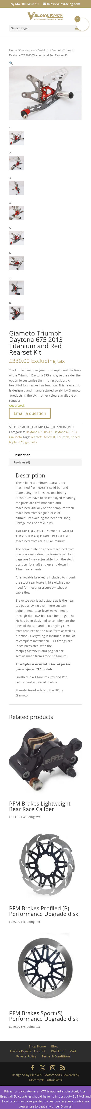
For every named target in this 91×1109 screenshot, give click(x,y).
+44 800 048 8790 (27, 4)
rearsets (37, 437)
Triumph (63, 437)
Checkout (58, 1051)
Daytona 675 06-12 (39, 432)
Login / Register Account (28, 1051)
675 (20, 442)
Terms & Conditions (56, 1056)
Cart (73, 1051)
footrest (49, 437)
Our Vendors (27, 50)
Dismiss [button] (66, 1106)
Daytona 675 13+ (65, 432)
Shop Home (37, 1046)
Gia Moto (43, 50)
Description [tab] (22, 455)
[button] (11, 63)
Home (13, 50)
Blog (54, 1046)
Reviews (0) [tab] (22, 462)
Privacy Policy (26, 1056)
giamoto (31, 442)
